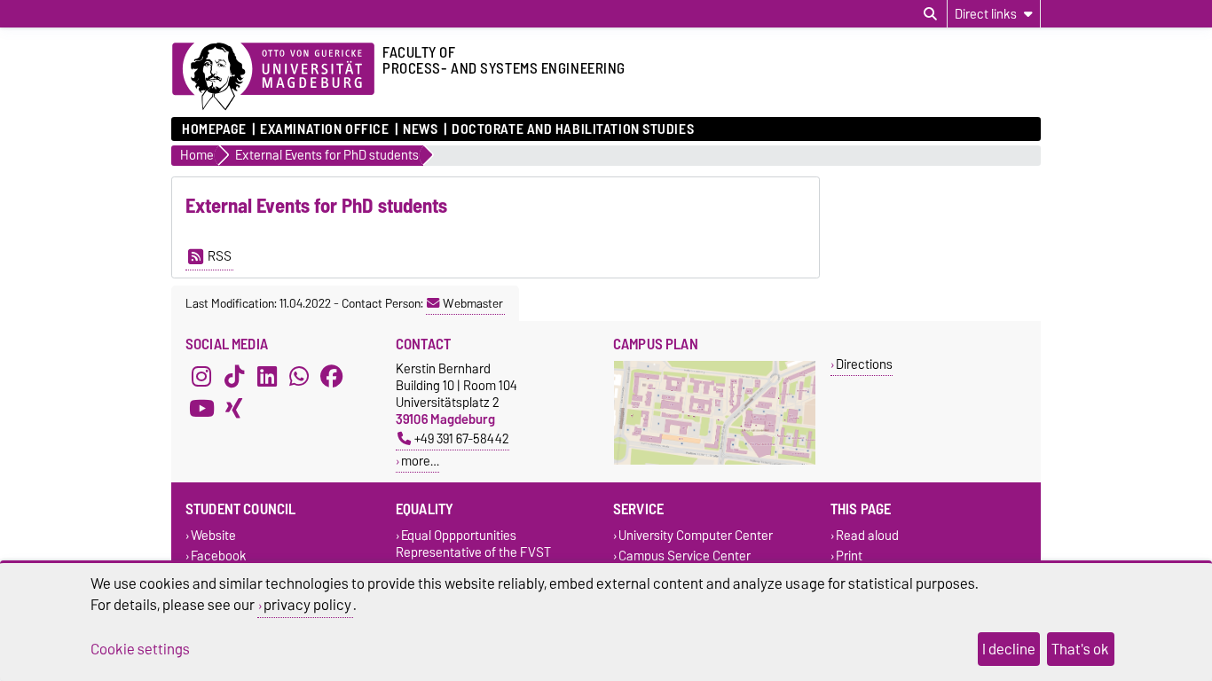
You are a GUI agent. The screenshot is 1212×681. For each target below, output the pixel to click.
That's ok (1080, 649)
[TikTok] (234, 376)
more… (420, 461)
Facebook (219, 555)
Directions (864, 364)
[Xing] (234, 408)
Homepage (214, 129)
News (420, 129)
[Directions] (714, 461)
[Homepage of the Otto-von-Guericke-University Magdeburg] (273, 77)
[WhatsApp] (299, 376)
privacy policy (307, 604)
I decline (1008, 649)
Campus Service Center (684, 555)
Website (213, 535)
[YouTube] (201, 408)
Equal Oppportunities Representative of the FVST (473, 543)
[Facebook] (332, 376)
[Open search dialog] (930, 14)
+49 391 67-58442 (461, 438)
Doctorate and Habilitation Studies (573, 129)
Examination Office (324, 129)
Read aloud (867, 535)
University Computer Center (695, 535)
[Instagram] (201, 376)
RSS (220, 256)
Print (849, 555)
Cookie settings (140, 649)
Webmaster (473, 303)
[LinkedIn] (267, 376)
